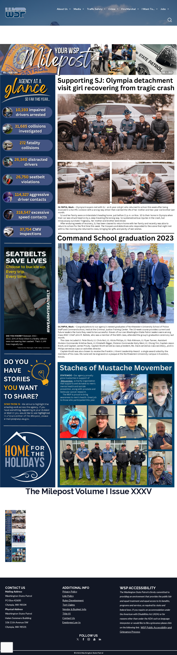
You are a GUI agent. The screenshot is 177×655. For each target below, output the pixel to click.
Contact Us (68, 618)
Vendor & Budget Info (74, 609)
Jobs (163, 8)
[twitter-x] (78, 639)
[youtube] (94, 639)
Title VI (66, 613)
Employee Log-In (71, 622)
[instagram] (88, 639)
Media (77, 8)
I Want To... (148, 8)
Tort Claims (68, 604)
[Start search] (169, 20)
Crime (111, 8)
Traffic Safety (94, 8)
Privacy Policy (69, 591)
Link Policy (68, 595)
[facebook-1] (83, 639)
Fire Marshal (128, 8)
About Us (62, 8)
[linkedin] (100, 639)
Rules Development (73, 600)
